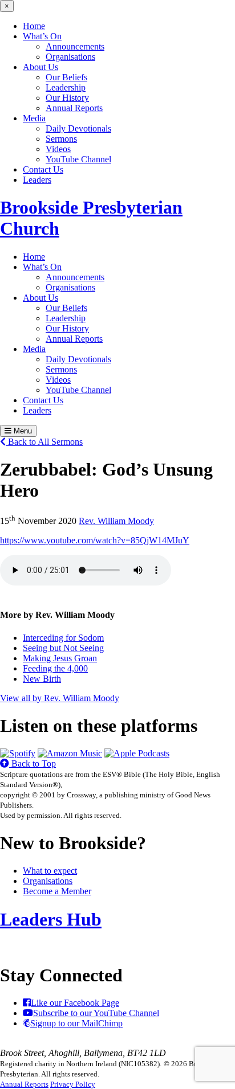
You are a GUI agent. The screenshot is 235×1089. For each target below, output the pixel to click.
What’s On (42, 36)
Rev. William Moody (116, 521)
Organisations (70, 57)
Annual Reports (74, 108)
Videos (58, 149)
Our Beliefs (66, 77)
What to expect (50, 870)
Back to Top (32, 763)
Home (34, 26)
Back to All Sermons (44, 442)
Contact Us (43, 169)
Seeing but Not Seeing (63, 648)
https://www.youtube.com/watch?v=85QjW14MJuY (94, 540)
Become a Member (57, 891)
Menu (21, 431)
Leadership (66, 87)
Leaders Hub (51, 919)
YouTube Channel (78, 159)
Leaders (37, 180)
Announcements (75, 46)
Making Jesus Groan (60, 658)
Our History (67, 98)
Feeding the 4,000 (55, 668)
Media (34, 118)
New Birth (42, 678)
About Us (40, 67)
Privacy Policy (72, 1084)
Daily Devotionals (78, 128)
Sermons (61, 139)
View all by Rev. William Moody (59, 698)
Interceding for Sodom (63, 637)
